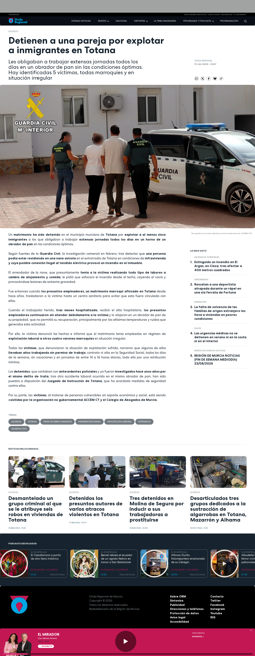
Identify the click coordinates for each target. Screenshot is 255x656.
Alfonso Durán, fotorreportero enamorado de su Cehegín (188, 558)
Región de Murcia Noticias (210, 350)
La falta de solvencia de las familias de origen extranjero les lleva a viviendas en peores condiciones (219, 313)
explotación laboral (119, 421)
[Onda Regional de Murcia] (17, 21)
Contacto (217, 596)
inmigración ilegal (89, 421)
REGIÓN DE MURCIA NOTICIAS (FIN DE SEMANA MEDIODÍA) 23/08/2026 (217, 359)
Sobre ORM (178, 596)
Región (102, 20)
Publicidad (177, 605)
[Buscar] (244, 21)
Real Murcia (226, 14)
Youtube (216, 613)
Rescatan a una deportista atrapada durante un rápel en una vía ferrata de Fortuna (217, 288)
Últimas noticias (81, 20)
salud (197, 328)
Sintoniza (176, 600)
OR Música (197, 636)
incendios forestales (206, 257)
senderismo (201, 279)
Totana (32, 421)
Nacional (121, 20)
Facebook (217, 605)
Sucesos (13, 31)
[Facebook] (209, 78)
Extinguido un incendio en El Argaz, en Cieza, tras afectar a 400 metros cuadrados (218, 266)
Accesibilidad (179, 621)
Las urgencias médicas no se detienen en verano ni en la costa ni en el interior (220, 337)
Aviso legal (177, 617)
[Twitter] (202, 78)
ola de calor (214, 14)
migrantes (200, 301)
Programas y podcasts (197, 20)
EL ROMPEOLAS (39, 552)
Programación (229, 20)
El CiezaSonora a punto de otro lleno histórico (46, 557)
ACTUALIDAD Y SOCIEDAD (44, 569)
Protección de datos (184, 613)
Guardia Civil (19, 428)
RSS (212, 617)
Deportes (139, 20)
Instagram (217, 609)
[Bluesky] (215, 78)
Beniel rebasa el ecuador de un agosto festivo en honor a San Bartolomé (116, 558)
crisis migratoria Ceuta (195, 14)
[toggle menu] (108, 21)
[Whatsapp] (196, 78)
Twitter (215, 600)
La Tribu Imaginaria (165, 20)
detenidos (144, 421)
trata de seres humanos (57, 421)
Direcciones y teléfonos (187, 609)
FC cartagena (240, 14)
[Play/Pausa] (125, 641)
